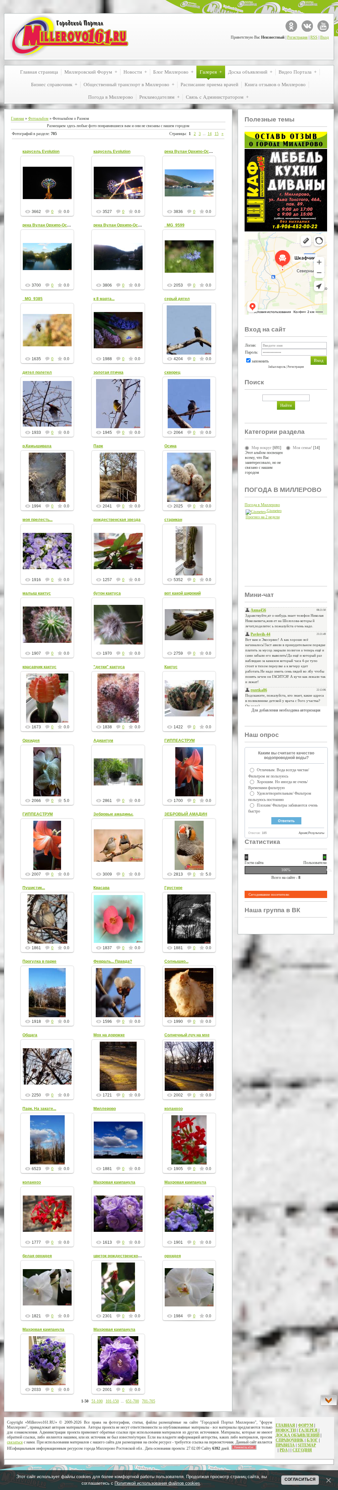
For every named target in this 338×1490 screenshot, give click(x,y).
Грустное (173, 887)
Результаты (316, 833)
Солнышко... (176, 961)
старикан (173, 519)
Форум (305, 1425)
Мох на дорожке (109, 1035)
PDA (283, 1450)
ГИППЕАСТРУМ (179, 740)
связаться (15, 1442)
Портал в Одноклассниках (291, 26)
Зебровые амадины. (113, 814)
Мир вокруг (262, 447)
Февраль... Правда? (112, 961)
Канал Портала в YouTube (323, 26)
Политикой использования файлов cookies (157, 1483)
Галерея (308, 1430)
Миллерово (104, 1108)
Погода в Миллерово (262, 504)
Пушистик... (33, 887)
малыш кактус (36, 593)
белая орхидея (37, 1256)
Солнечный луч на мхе (187, 1035)
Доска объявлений (298, 1435)
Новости (286, 1430)
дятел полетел (37, 372)
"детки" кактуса (109, 667)
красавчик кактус (39, 667)
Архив (303, 833)
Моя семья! (302, 447)
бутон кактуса (107, 593)
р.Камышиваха (36, 446)
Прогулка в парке (39, 961)
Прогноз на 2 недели (263, 517)
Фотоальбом (38, 118)
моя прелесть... (37, 519)
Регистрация (297, 37)
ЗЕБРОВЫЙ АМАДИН (185, 814)
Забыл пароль (277, 366)
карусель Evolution (40, 151)
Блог (312, 1440)
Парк (98, 446)
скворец (172, 372)
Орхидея (31, 740)
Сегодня (302, 1450)
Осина (170, 446)
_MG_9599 (174, 225)
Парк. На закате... (39, 1108)
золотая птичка (108, 372)
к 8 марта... (104, 298)
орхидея (172, 1256)
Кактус (171, 667)
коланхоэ (173, 1108)
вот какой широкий (182, 593)
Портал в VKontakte (307, 26)
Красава (101, 887)
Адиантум (103, 740)
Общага (29, 1035)
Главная (17, 118)
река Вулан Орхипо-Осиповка (193, 151)
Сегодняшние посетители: (269, 894)
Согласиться (300, 1479)
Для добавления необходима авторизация (286, 710)
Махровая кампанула (114, 1182)
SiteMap (307, 1445)
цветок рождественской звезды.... (126, 1256)
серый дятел (177, 298)
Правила (285, 1445)
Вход (324, 37)
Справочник (290, 1440)
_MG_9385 (32, 298)
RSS (314, 37)
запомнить (260, 361)
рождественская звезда (117, 519)
